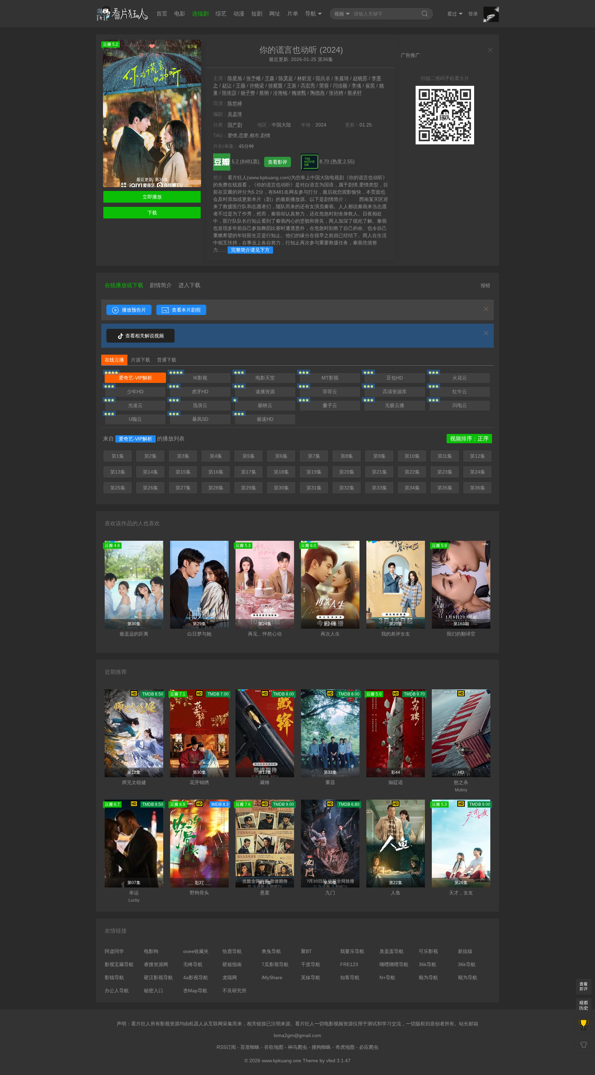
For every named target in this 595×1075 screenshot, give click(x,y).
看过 (452, 14)
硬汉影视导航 (158, 977)
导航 (310, 14)
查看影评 (277, 162)
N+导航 (387, 977)
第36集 (477, 487)
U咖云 (135, 419)
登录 (473, 14)
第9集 (379, 456)
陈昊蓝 (286, 78)
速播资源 (265, 391)
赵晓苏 (360, 78)
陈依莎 (229, 92)
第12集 (477, 456)
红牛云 (459, 391)
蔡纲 (264, 92)
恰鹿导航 (232, 951)
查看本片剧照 (185, 310)
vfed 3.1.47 (338, 1060)
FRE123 (349, 964)
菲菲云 (330, 391)
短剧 (256, 14)
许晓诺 (257, 85)
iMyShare (272, 977)
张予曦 (253, 78)
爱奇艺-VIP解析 (135, 378)
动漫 (238, 14)
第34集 (412, 487)
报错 (485, 285)
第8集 (347, 456)
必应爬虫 (368, 1047)
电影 (179, 14)
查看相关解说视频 (144, 335)
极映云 (265, 405)
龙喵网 (229, 977)
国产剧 (235, 125)
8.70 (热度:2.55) (337, 161)
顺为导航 (428, 977)
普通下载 (166, 360)
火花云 (459, 378)
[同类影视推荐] (584, 1025)
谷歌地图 (273, 1047)
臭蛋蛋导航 (391, 951)
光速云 (135, 405)
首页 (161, 14)
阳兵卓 (323, 78)
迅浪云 (200, 405)
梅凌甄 (299, 92)
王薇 (241, 85)
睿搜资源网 (156, 964)
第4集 (216, 456)
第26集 (150, 487)
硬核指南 (232, 964)
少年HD (135, 391)
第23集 (444, 472)
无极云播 (394, 405)
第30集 (281, 487)
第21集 (379, 472)
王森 (269, 78)
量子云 (330, 405)
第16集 (215, 472)
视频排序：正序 (469, 439)
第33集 (379, 487)
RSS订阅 (226, 1047)
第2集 (150, 456)
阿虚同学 (114, 951)
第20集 (346, 472)
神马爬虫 (297, 1047)
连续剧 (200, 14)
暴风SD (200, 419)
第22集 (412, 472)
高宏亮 (308, 85)
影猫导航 (114, 977)
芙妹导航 (310, 977)
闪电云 (459, 405)
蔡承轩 (354, 92)
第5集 (248, 456)
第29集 (248, 487)
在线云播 (114, 360)
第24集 (477, 472)
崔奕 (370, 85)
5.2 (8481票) (246, 161)
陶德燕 (317, 92)
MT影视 (330, 378)
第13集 (117, 472)
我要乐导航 (352, 951)
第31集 (314, 487)
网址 (274, 14)
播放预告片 (133, 310)
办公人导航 (117, 990)
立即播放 (152, 197)
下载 (152, 212)
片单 (292, 14)
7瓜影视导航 (275, 964)
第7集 (314, 456)
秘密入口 (153, 990)
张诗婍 (336, 92)
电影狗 (151, 951)
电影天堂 (265, 378)
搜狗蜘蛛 (321, 1047)
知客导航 (349, 977)
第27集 (183, 487)
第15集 (183, 472)
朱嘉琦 (341, 78)
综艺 (221, 14)
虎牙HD (200, 391)
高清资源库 (395, 391)
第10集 (412, 456)
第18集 (281, 472)
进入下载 (189, 285)
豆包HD (394, 378)
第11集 (445, 456)
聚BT (306, 951)
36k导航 (427, 964)
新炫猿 (465, 951)
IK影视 (200, 378)
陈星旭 (235, 78)
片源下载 (140, 360)
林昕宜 (304, 78)
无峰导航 (192, 964)
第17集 (248, 472)
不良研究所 (234, 990)
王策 (291, 85)
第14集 (150, 472)
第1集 (118, 456)
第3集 (183, 456)
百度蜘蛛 (250, 1047)
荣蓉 (324, 85)
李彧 (356, 85)
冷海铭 (280, 92)
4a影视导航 (195, 977)
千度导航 (310, 964)
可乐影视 (428, 951)
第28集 (215, 487)
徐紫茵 (275, 85)
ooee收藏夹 (196, 951)
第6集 (281, 456)
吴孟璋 (235, 114)
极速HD (265, 419)
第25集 (117, 487)
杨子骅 (248, 92)
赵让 (227, 85)
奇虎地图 (345, 1047)
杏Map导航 (195, 990)
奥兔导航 (271, 951)
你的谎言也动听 (288, 49)
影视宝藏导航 (119, 964)
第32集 (346, 487)
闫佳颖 (340, 85)
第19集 (314, 472)
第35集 (444, 487)
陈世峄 (235, 103)
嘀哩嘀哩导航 (393, 964)
